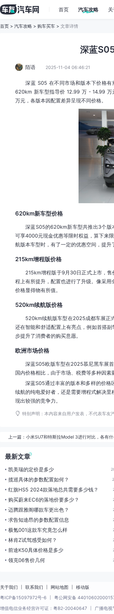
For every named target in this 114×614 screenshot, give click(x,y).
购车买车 (46, 26)
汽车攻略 (23, 26)
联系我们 (34, 587)
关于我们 (9, 587)
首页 (4, 26)
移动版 (82, 587)
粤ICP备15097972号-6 (23, 597)
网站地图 (59, 587)
